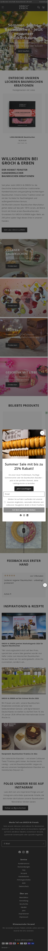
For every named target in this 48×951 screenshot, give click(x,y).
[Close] (42, 433)
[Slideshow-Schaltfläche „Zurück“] (2, 585)
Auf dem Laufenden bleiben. (24, 510)
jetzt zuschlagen (24, 488)
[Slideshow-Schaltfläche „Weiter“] (45, 585)
